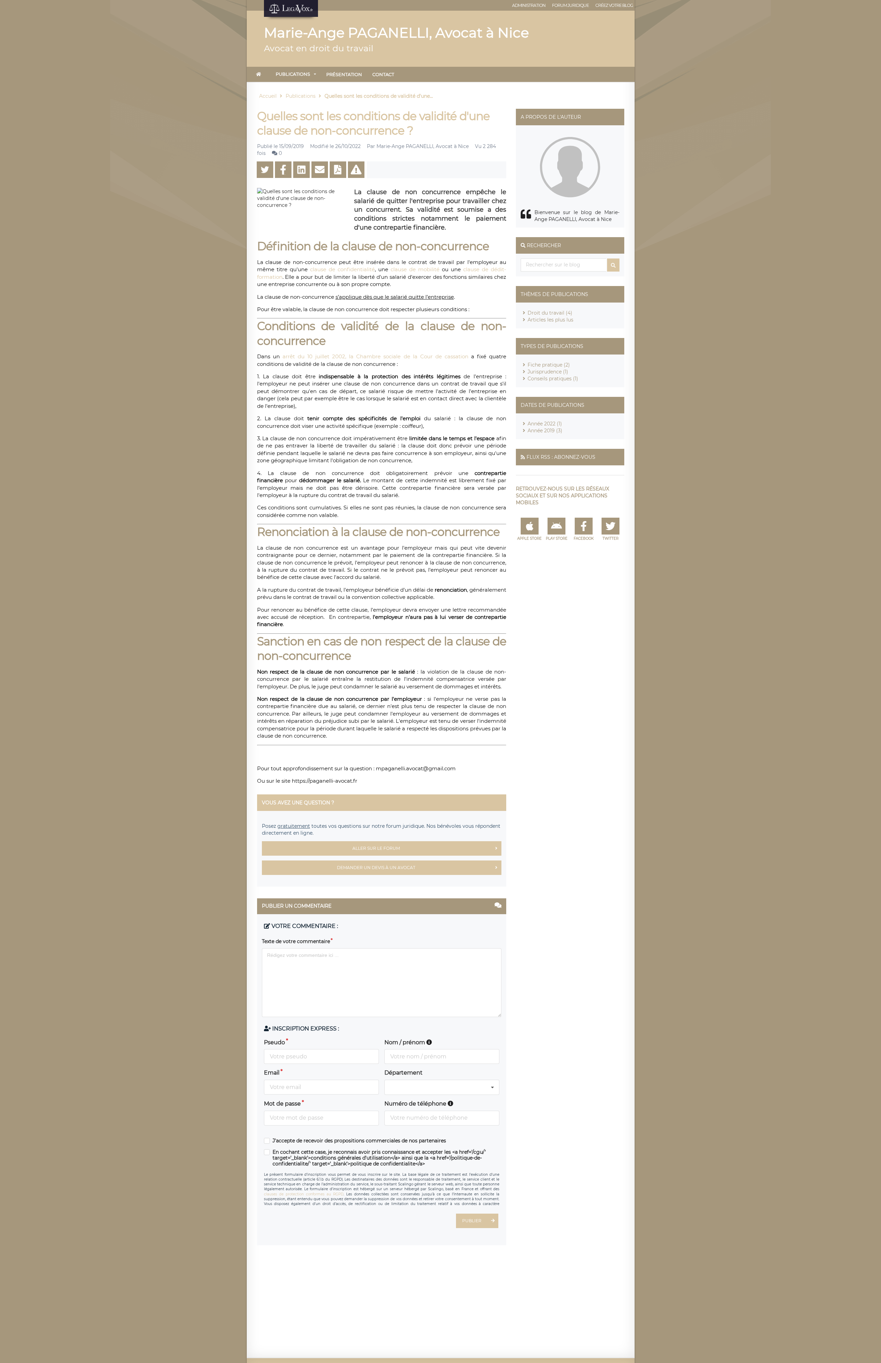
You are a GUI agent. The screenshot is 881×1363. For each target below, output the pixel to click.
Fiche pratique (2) (549, 365)
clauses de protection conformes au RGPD (303, 1194)
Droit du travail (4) (550, 313)
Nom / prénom (405, 1042)
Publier (471, 1220)
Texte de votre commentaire (296, 941)
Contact (383, 74)
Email (271, 1072)
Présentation (344, 74)
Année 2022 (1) (545, 424)
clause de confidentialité (342, 269)
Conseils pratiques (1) (553, 379)
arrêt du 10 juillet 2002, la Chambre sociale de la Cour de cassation (375, 356)
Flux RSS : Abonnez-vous (561, 457)
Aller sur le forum (376, 848)
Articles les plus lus (550, 320)
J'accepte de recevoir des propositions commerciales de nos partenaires (359, 1141)
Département (403, 1072)
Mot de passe (282, 1103)
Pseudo (274, 1042)
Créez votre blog (614, 5)
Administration (528, 5)
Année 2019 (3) (545, 430)
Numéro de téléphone (416, 1103)
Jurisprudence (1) (548, 372)
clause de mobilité (415, 269)
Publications (293, 74)
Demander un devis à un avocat (376, 867)
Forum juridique (570, 5)
